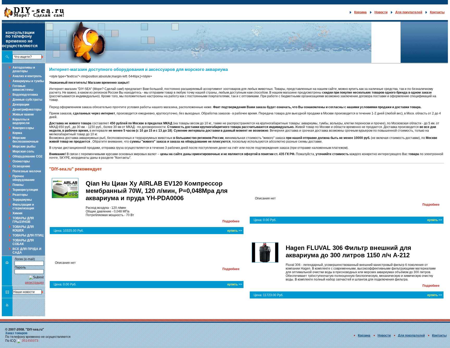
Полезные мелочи (26, 171)
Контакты (437, 12)
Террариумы (22, 200)
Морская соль (23, 151)
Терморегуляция (25, 190)
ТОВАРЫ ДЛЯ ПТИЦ (27, 235)
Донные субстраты (27, 99)
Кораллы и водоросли (20, 121)
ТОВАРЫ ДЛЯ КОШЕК (23, 228)
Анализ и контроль (27, 76)
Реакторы (20, 195)
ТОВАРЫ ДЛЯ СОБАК (23, 242)
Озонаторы (21, 161)
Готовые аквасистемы (22, 87)
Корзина (360, 12)
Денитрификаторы (26, 109)
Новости (381, 12)
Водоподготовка (25, 94)
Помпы (17, 185)
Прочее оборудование (23, 178)
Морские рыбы (23, 146)
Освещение (21, 166)
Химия (17, 213)
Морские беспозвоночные (25, 139)
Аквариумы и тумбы (28, 81)
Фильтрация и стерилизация (23, 206)
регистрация (34, 282)
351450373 (30, 341)
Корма (17, 133)
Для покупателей (408, 12)
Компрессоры (23, 128)
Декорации (20, 104)
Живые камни (23, 114)
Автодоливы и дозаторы (23, 69)
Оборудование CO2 (27, 156)
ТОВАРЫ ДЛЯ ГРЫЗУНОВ (23, 220)
